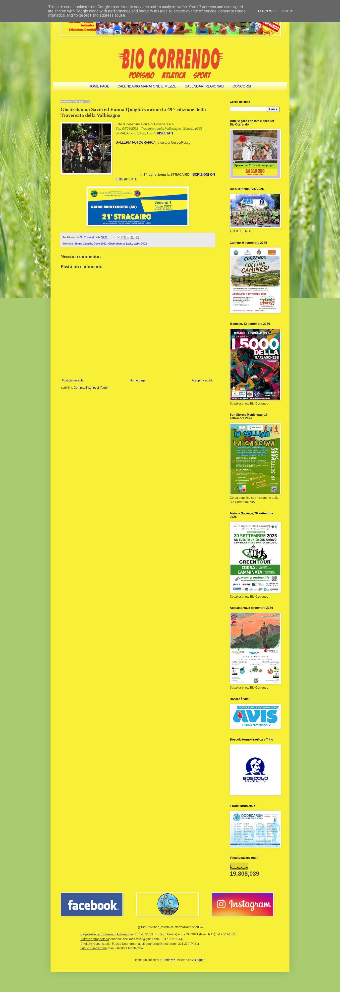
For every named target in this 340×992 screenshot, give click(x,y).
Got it (287, 11)
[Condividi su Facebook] (132, 237)
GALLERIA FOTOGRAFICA (135, 142)
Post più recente (73, 380)
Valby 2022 (140, 243)
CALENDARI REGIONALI (204, 86)
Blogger (199, 960)
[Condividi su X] (127, 237)
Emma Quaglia (83, 243)
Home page (138, 380)
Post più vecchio (202, 380)
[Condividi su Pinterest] (137, 237)
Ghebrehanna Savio (120, 243)
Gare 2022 (100, 243)
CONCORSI (241, 86)
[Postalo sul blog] (123, 237)
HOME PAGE (99, 86)
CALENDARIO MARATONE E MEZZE (146, 86)
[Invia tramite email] (118, 237)
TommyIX (169, 960)
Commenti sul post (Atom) (91, 387)
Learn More (267, 11)
